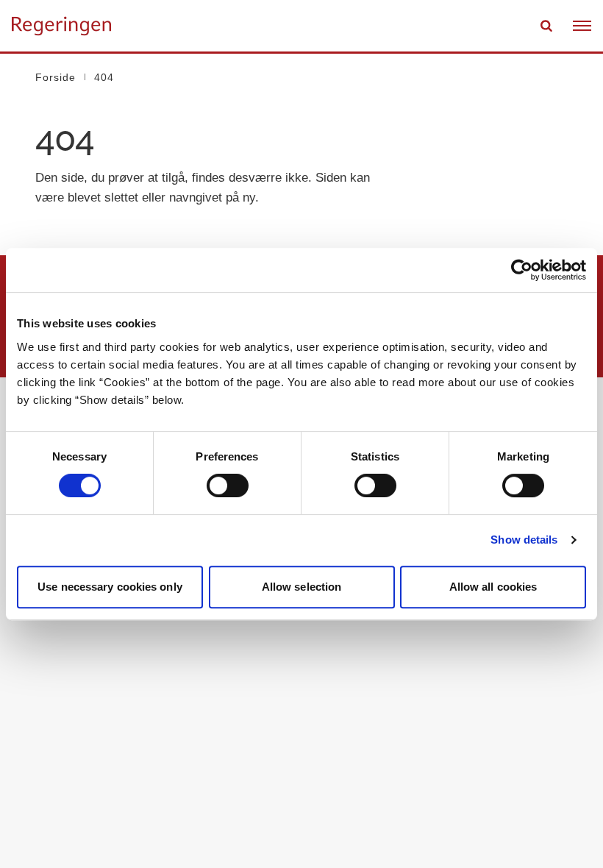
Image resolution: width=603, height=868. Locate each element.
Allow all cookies (493, 586)
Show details (523, 539)
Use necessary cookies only (110, 586)
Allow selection (302, 586)
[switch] (228, 485)
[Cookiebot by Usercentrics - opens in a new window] (521, 270)
